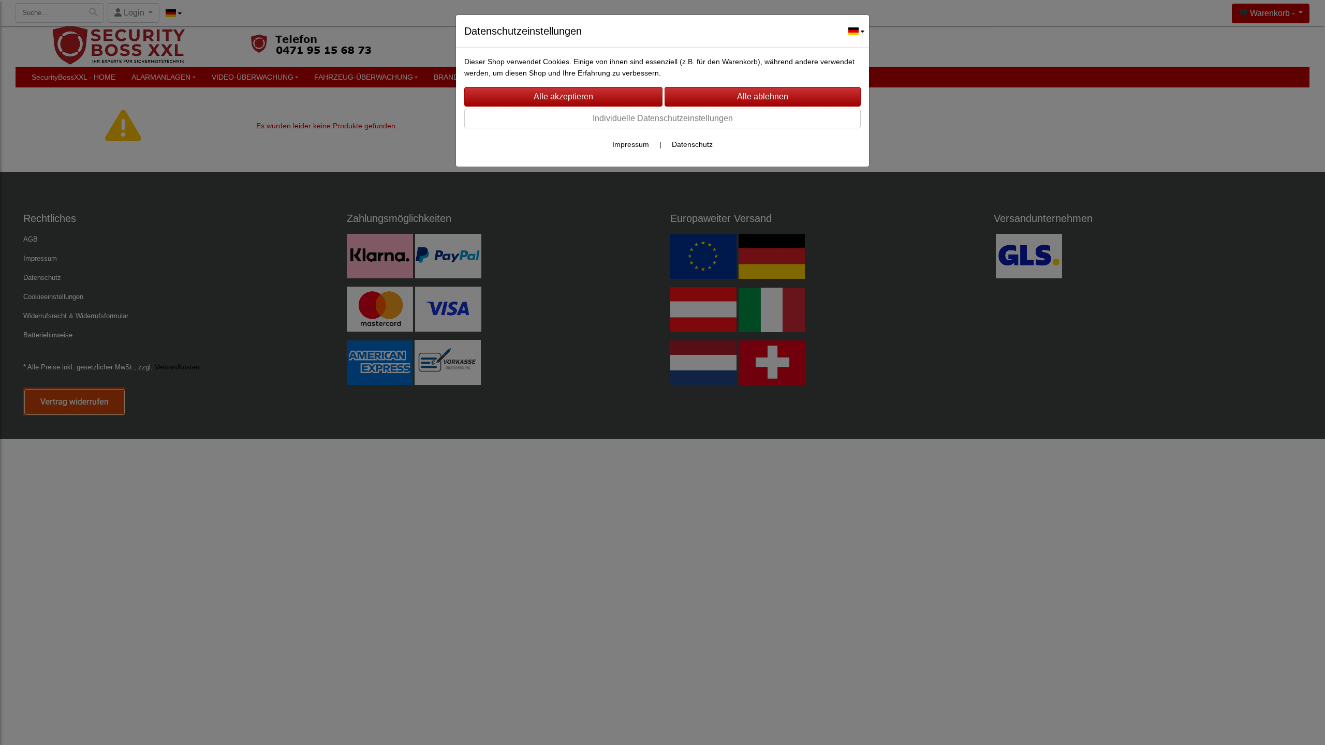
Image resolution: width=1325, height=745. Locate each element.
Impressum (630, 144)
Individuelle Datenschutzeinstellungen (663, 118)
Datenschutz (692, 144)
